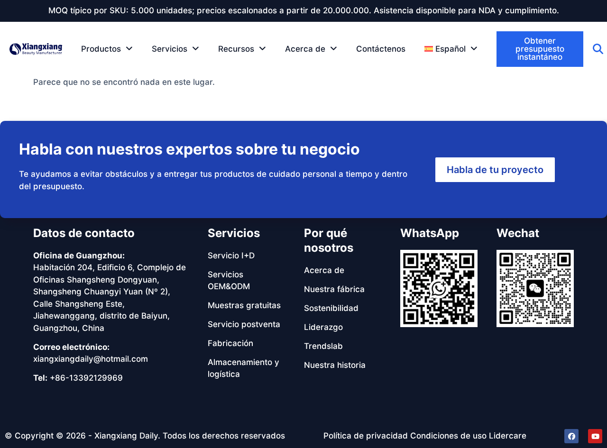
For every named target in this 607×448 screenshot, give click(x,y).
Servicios (169, 49)
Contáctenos (380, 49)
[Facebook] (571, 436)
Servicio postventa (244, 324)
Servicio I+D (231, 255)
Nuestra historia (335, 365)
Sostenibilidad (331, 308)
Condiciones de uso (448, 435)
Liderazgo (323, 327)
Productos (101, 49)
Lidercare (507, 435)
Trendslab (323, 346)
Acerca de (305, 49)
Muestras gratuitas (244, 305)
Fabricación (230, 343)
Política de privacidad (365, 435)
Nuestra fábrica (334, 289)
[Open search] (598, 49)
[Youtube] (595, 436)
